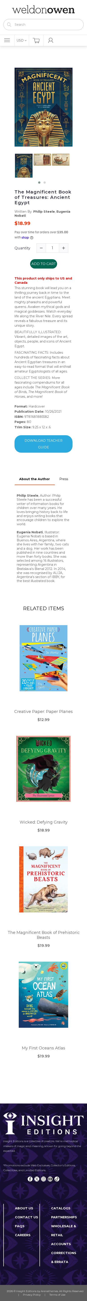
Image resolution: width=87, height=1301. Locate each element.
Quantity (22, 248)
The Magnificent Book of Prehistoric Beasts (44, 935)
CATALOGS (60, 1208)
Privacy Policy (32, 1294)
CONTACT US (26, 1217)
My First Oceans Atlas (43, 1048)
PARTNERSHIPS (64, 1217)
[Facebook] (30, 1179)
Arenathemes (49, 1291)
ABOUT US (24, 1208)
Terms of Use (57, 1294)
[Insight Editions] (43, 9)
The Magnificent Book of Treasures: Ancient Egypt (42, 197)
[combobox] (43, 24)
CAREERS (23, 1235)
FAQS (20, 1226)
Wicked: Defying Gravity (44, 822)
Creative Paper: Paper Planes (43, 711)
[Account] (51, 40)
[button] (39, 182)
